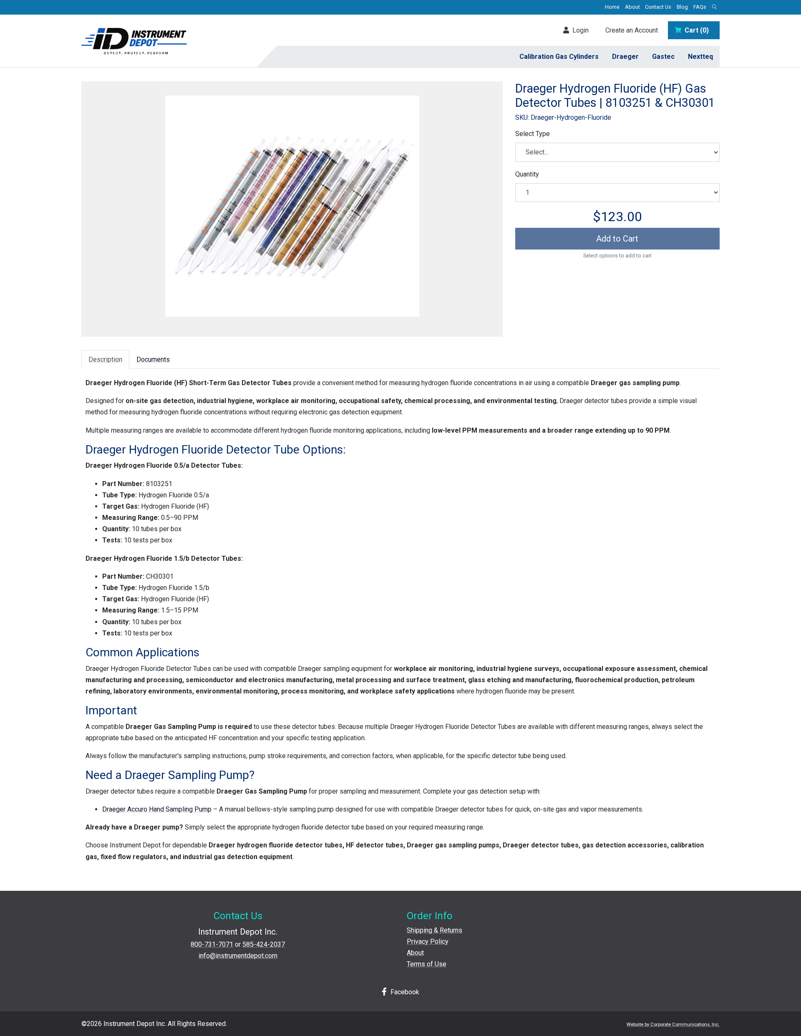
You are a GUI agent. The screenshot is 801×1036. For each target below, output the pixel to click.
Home (612, 7)
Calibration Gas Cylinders (559, 56)
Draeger (625, 56)
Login (579, 30)
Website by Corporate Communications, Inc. (673, 1024)
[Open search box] (714, 7)
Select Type (532, 134)
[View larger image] (292, 206)
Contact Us (658, 7)
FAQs (699, 7)
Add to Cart (617, 239)
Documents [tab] (153, 359)
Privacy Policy (427, 941)
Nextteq (700, 56)
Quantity (527, 174)
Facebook (404, 992)
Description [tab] (105, 359)
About (632, 7)
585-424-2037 (263, 944)
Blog (682, 7)
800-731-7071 (212, 944)
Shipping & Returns (434, 930)
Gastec (663, 56)
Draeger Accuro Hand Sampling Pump (157, 809)
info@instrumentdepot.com (238, 956)
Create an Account (631, 30)
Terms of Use (426, 964)
